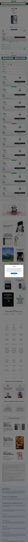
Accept (14, 273)
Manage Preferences (15, 271)
